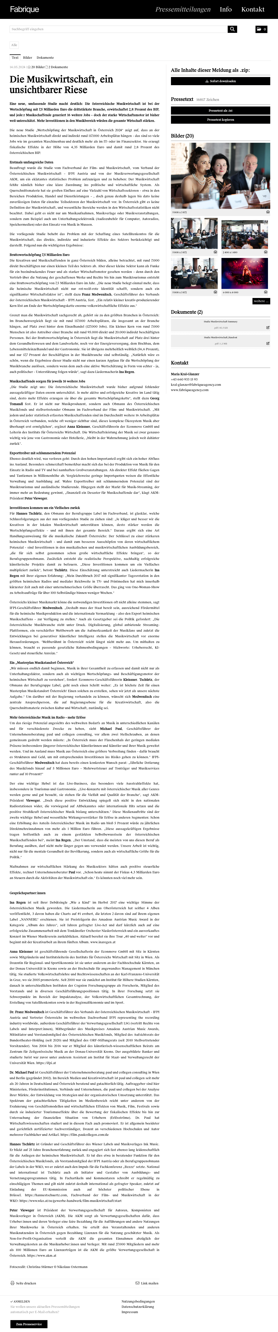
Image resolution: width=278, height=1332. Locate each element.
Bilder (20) (182, 136)
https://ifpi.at (46, 1063)
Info (226, 9)
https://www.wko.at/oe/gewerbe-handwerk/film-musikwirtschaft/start (70, 1201)
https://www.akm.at (41, 1256)
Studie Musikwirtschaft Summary (221, 321)
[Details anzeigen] (267, 212)
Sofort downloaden (222, 81)
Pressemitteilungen (182, 9)
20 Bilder (38, 67)
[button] (261, 29)
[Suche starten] (232, 29)
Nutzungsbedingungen (138, 1301)
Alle (14, 45)
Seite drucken (26, 1283)
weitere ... (261, 301)
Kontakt (253, 9)
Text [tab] (15, 58)
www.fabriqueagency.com (190, 390)
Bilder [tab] (27, 58)
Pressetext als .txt (220, 111)
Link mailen (149, 1283)
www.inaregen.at (103, 942)
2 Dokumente (58, 67)
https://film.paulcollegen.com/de (85, 1135)
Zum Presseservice (29, 1324)
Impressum (130, 1312)
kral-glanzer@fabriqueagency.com (196, 385)
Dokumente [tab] (45, 58)
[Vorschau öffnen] (220, 176)
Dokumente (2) (187, 312)
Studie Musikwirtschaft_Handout (220, 337)
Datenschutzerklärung (138, 1307)
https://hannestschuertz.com (46, 1195)
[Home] (24, 10)
